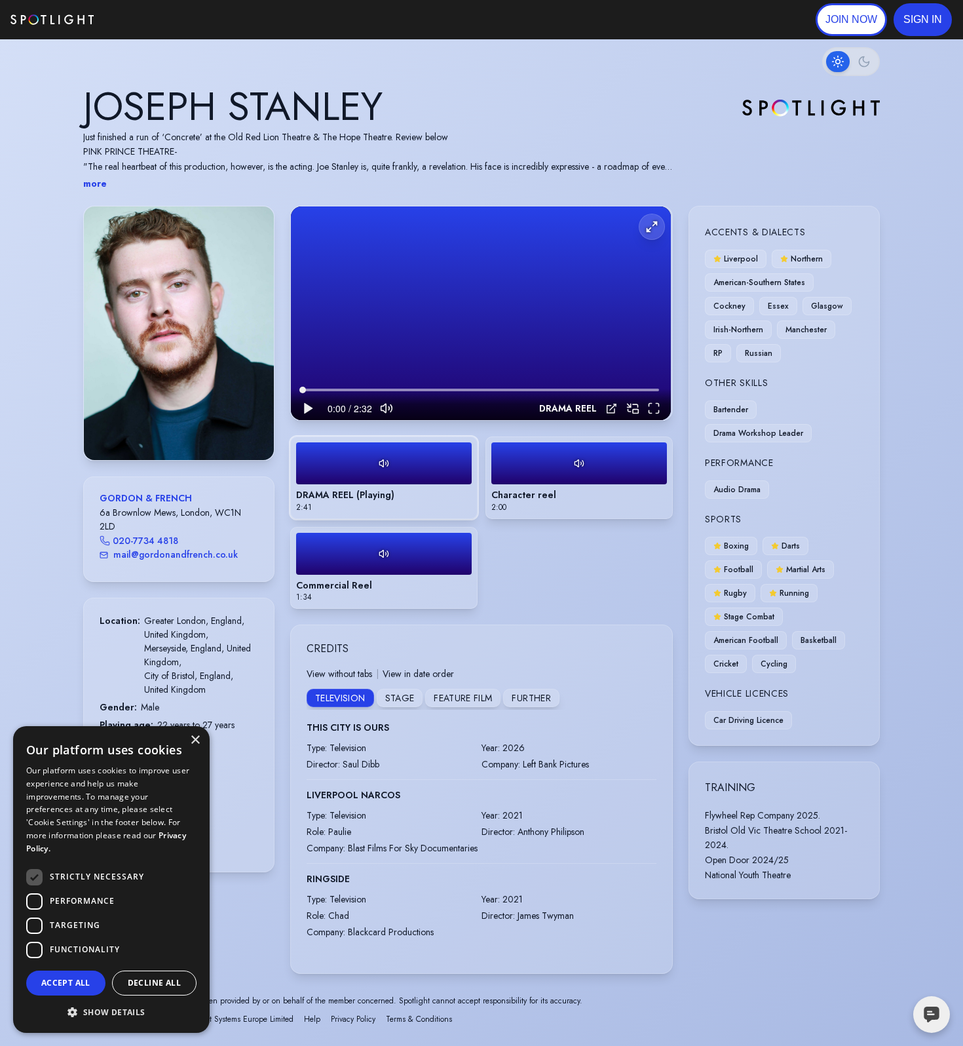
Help (312, 1019)
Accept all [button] (65, 982)
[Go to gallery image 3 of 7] (176, 427)
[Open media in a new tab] (611, 409)
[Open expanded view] (253, 227)
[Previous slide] (105, 346)
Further (531, 698)
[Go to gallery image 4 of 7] (182, 427)
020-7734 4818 (145, 540)
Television (340, 698)
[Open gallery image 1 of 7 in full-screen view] (179, 333)
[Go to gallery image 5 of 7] (189, 427)
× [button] (195, 740)
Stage (400, 698)
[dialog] (111, 879)
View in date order (418, 673)
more (95, 183)
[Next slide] (253, 346)
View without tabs (339, 673)
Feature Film (463, 698)
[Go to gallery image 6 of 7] (195, 427)
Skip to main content (144, 20)
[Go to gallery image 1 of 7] (159, 427)
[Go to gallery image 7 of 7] (202, 427)
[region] (481, 313)
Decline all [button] (154, 982)
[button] (923, 19)
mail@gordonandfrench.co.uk (175, 554)
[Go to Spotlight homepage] (52, 19)
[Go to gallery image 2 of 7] (169, 427)
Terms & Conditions (419, 1019)
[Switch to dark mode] (851, 61)
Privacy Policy (353, 1019)
